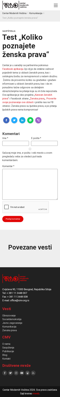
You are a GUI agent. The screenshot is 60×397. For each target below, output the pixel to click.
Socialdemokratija (11, 319)
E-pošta (36, 138)
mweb (36, 393)
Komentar (8, 166)
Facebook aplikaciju (12, 69)
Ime (5, 138)
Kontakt (6, 358)
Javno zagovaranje (12, 322)
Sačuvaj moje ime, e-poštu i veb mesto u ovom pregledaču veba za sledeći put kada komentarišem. (27, 156)
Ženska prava (37, 98)
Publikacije (8, 351)
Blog (4, 355)
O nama (6, 343)
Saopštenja (8, 347)
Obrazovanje (9, 315)
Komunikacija (9, 326)
